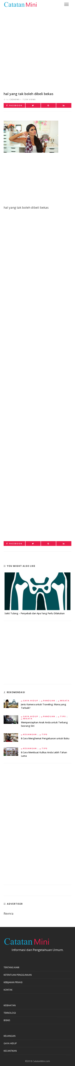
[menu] (66, 4)
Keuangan (30, 734)
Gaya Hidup (30, 700)
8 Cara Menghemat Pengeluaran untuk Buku (45, 738)
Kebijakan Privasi (13, 982)
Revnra (8, 913)
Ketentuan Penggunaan (18, 974)
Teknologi (10, 1012)
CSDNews (14, 99)
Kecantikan (10, 1050)
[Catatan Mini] (20, 4)
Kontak (8, 989)
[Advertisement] (37, 47)
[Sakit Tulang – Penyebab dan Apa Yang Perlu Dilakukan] (37, 591)
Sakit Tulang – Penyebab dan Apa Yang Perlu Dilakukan (35, 613)
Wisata (64, 700)
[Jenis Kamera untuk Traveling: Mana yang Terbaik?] (11, 703)
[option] (37, 593)
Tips (63, 716)
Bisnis (7, 1020)
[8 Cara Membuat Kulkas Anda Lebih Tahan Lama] (11, 751)
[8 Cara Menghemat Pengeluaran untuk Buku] (11, 737)
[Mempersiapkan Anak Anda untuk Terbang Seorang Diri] (11, 719)
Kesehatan (10, 1005)
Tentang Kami (11, 967)
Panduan (49, 700)
